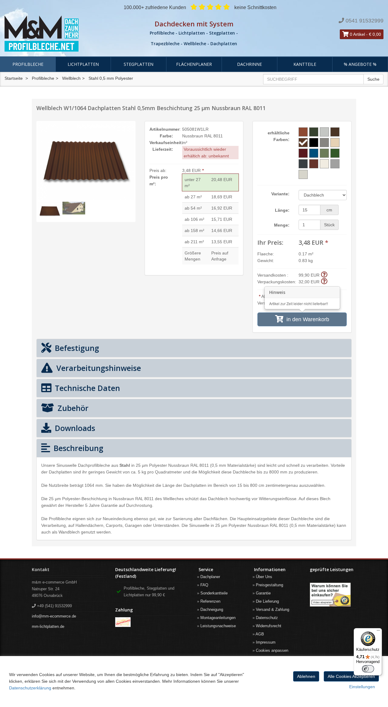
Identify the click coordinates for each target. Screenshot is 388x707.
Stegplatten (138, 64)
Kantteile (304, 64)
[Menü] (378, 631)
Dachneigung (211, 609)
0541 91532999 (364, 21)
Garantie (263, 593)
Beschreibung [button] (77, 448)
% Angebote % (360, 64)
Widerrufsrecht (268, 626)
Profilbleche (27, 64)
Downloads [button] (74, 428)
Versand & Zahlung (272, 609)
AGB (260, 634)
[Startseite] (65, 33)
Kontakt (40, 569)
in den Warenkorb (306, 319)
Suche (373, 79)
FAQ (204, 585)
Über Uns (264, 576)
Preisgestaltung (269, 585)
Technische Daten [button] (86, 388)
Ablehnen (306, 676)
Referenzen (210, 601)
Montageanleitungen (218, 617)
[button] (324, 275)
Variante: (280, 193)
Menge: (281, 225)
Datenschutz (267, 617)
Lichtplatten (83, 64)
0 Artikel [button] (357, 34)
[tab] (194, 348)
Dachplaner (210, 576)
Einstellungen (362, 686)
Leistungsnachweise (218, 626)
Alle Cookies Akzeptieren (351, 676)
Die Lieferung (267, 601)
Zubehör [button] (72, 408)
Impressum (266, 642)
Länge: (282, 210)
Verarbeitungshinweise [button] (97, 368)
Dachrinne (249, 64)
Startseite (14, 78)
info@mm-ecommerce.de (54, 616)
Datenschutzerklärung (30, 687)
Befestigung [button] (76, 348)
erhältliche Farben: (278, 136)
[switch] (368, 668)
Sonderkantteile (214, 593)
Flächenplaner (194, 64)
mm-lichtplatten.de (48, 626)
